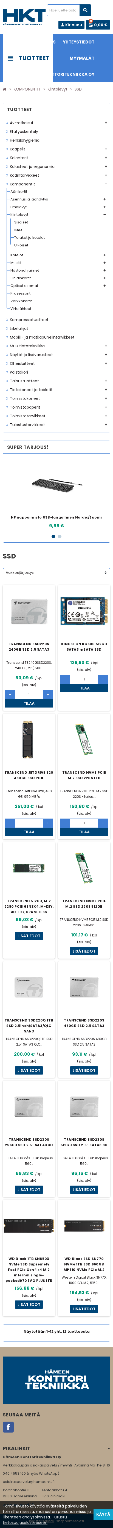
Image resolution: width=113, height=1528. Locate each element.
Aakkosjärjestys (20, 572)
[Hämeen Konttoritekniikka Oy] (24, 16)
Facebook (8, 1427)
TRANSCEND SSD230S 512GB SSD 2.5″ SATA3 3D (84, 1142)
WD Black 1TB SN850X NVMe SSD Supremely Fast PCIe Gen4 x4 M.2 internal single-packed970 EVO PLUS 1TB (28, 1269)
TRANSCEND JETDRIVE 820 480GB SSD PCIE (28, 775)
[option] (56, 493)
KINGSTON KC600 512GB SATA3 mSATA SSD (84, 647)
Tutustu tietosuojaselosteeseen (35, 1519)
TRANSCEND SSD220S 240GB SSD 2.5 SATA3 (29, 647)
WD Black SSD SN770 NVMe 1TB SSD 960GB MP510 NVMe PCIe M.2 (84, 1264)
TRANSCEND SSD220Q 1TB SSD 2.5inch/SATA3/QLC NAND (29, 1026)
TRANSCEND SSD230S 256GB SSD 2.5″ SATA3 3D (29, 1142)
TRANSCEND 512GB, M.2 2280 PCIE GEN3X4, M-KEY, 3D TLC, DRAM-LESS (28, 906)
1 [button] (53, 536)
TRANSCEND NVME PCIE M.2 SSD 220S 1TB (84, 775)
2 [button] (59, 536)
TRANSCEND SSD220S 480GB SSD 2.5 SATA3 (84, 1023)
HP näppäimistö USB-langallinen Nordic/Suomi (56, 517)
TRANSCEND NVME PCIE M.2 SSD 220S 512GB (84, 904)
